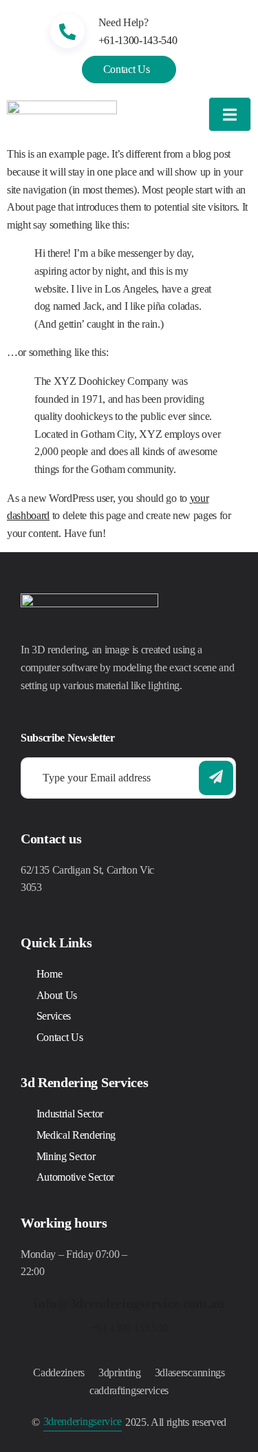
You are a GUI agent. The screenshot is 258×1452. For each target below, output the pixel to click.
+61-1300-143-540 (138, 40)
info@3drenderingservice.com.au (129, 1303)
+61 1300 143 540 (129, 1328)
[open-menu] (229, 114)
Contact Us (126, 69)
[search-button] (216, 778)
